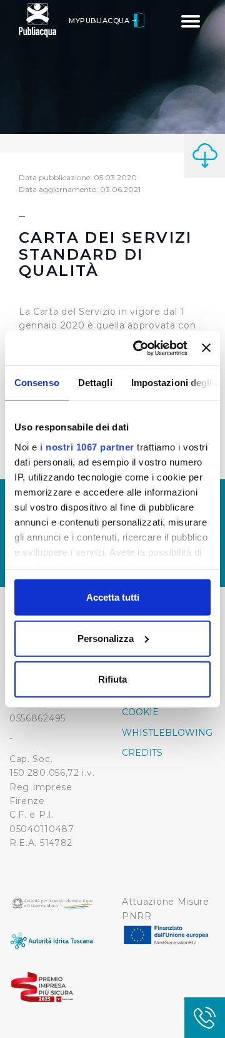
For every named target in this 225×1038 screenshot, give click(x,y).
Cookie (140, 712)
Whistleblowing (167, 732)
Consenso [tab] (36, 382)
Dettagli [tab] (95, 382)
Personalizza (106, 638)
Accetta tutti (112, 597)
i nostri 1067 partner (87, 446)
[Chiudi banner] (206, 347)
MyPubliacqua (100, 20)
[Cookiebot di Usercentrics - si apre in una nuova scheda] (139, 348)
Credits (142, 752)
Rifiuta (112, 679)
